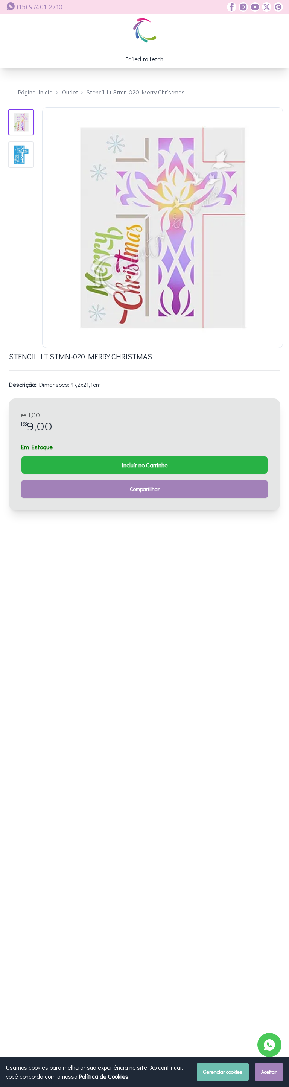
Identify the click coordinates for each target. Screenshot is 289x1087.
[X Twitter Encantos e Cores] (265, 7)
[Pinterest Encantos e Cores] (277, 7)
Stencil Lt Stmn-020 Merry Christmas (136, 92)
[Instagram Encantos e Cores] (242, 7)
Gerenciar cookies (222, 1071)
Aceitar (269, 1071)
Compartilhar (145, 489)
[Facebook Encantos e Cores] (231, 7)
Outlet (70, 92)
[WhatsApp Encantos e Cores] (269, 1045)
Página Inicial (36, 92)
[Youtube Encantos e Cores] (254, 7)
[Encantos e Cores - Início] (144, 30)
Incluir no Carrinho (144, 465)
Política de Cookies (103, 1076)
